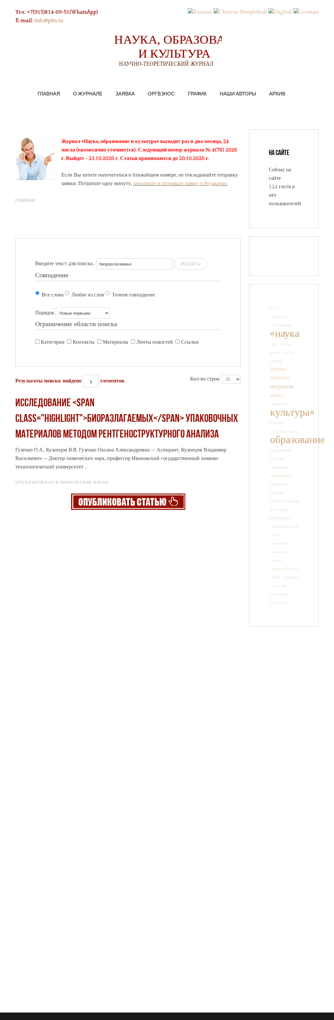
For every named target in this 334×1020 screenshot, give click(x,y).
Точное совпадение (133, 295)
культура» (292, 412)
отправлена (279, 467)
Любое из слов (87, 295)
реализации (279, 509)
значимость (279, 404)
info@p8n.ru (48, 21)
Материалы (115, 342)
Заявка (125, 93)
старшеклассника (284, 569)
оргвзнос (277, 458)
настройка (278, 431)
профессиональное (285, 501)
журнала (279, 378)
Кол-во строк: (205, 379)
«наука (284, 333)
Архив (277, 93)
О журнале (87, 93)
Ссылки (190, 342)
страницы (290, 577)
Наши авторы (238, 93)
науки (293, 431)
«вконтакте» (280, 316)
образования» (281, 450)
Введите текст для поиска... (65, 264)
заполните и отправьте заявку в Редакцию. (180, 183)
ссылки (276, 560)
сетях (274, 535)
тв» (284, 585)
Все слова (53, 295)
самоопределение (284, 526)
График (197, 93)
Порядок (44, 313)
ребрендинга (280, 518)
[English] (280, 12)
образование (297, 440)
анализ (285, 344)
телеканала (279, 594)
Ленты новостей (154, 342)
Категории (52, 342)
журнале (282, 386)
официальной (281, 475)
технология (279, 602)
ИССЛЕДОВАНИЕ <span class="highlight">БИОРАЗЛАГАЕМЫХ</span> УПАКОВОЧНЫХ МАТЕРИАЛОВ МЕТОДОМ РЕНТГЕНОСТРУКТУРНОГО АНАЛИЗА (126, 419)
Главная (49, 93)
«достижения (280, 325)
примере (277, 492)
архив (275, 352)
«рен (274, 344)
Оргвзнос (161, 93)
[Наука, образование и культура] (128, 501)
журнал (278, 369)
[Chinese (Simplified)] (240, 12)
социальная (279, 543)
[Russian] (200, 12)
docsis (274, 308)
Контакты (83, 342)
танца (274, 585)
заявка (277, 395)
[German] (306, 12)
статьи (275, 577)
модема (276, 423)
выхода (288, 352)
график (276, 361)
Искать (190, 263)
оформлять (279, 484)
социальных (279, 552)
